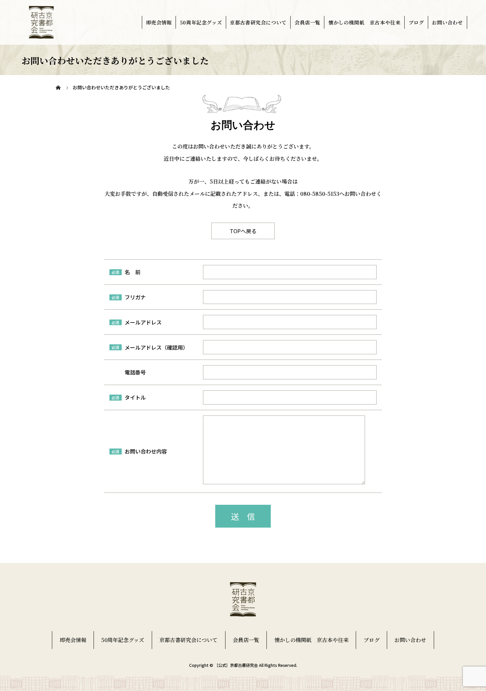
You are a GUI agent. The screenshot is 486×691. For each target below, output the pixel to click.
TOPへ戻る (243, 231)
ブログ (416, 22)
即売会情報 (159, 22)
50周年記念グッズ (201, 22)
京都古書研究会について (258, 22)
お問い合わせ (447, 22)
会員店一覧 (307, 22)
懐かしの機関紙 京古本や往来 (364, 22)
